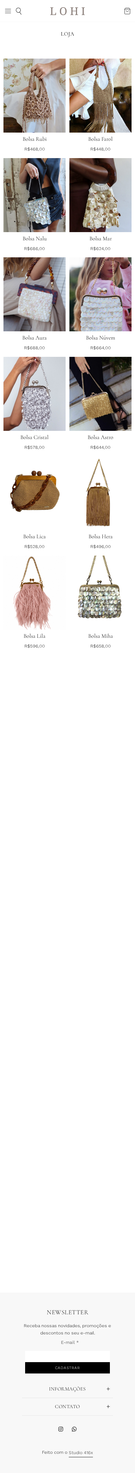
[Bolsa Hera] (100, 493)
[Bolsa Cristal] (34, 394)
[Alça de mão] (100, 1089)
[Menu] (8, 11)
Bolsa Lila (35, 635)
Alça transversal (34, 1132)
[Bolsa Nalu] (34, 195)
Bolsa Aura (34, 337)
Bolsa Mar (100, 238)
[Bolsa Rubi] (34, 96)
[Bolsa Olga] (100, 891)
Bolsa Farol (100, 138)
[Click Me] (60, 1429)
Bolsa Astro (100, 437)
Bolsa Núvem (100, 337)
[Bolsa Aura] (34, 294)
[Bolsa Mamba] (100, 791)
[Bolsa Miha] (100, 593)
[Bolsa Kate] (100, 990)
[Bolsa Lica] (34, 493)
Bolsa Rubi (35, 138)
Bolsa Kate (100, 1033)
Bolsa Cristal (34, 437)
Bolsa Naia (34, 1232)
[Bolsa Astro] (100, 394)
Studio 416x (81, 1452)
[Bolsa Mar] (100, 195)
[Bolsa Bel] (34, 990)
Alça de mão (100, 1132)
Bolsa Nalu (35, 238)
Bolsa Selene (100, 1232)
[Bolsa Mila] (34, 891)
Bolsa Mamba (100, 834)
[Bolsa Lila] (34, 593)
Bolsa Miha (100, 635)
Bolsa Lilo (100, 735)
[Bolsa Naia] (34, 1189)
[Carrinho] (127, 11)
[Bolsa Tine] (34, 692)
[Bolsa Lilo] (100, 692)
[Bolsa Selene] (100, 1189)
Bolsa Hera (101, 536)
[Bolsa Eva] (34, 791)
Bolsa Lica (34, 536)
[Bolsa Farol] (100, 96)
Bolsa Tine (34, 735)
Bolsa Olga (101, 933)
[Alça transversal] (34, 1089)
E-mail (70, 1342)
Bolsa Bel (34, 1033)
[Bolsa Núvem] (100, 294)
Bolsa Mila (34, 933)
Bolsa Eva (34, 834)
